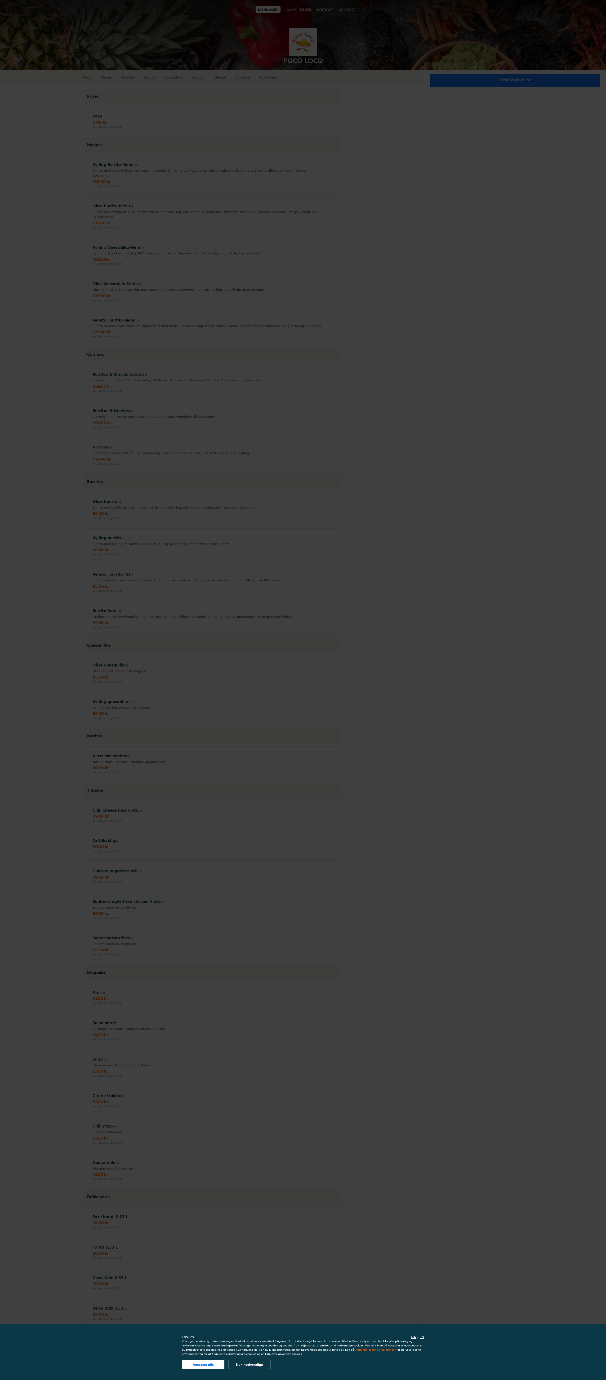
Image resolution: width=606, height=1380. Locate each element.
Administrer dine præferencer (375, 1349)
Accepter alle (203, 1365)
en (422, 1337)
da (413, 1337)
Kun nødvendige (249, 1365)
